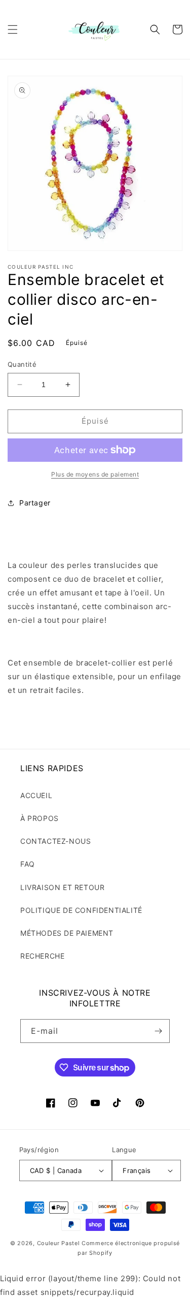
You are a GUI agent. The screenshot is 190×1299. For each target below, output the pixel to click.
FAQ (27, 864)
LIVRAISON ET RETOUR (62, 887)
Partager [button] (35, 502)
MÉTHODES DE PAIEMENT (66, 933)
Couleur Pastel (59, 1243)
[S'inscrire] (158, 1031)
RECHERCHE (42, 956)
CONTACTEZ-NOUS (55, 841)
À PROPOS (39, 818)
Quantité (22, 364)
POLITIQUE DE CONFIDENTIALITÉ (81, 910)
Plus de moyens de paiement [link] (95, 474)
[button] (13, 29)
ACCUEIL (36, 795)
